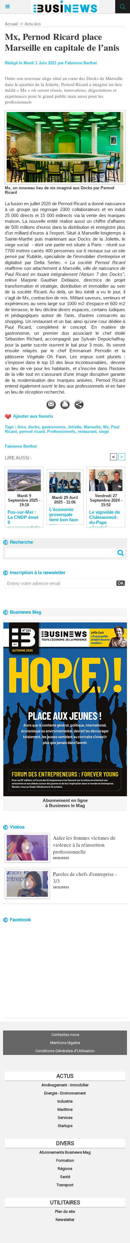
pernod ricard (32, 431)
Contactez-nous (65, 1034)
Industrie (65, 1101)
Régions (65, 1168)
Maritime (65, 1109)
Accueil (11, 24)
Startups (65, 1125)
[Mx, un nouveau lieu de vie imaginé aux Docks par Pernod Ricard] (65, 112)
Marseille (92, 427)
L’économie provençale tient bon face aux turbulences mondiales (63, 514)
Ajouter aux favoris (33, 416)
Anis (21, 427)
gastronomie (53, 427)
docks (33, 427)
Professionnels (61, 431)
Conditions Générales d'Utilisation (65, 1051)
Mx (106, 427)
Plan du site (65, 1211)
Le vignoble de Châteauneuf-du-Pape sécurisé (104, 517)
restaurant (87, 431)
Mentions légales (65, 1042)
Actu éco (33, 24)
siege (104, 431)
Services (65, 1117)
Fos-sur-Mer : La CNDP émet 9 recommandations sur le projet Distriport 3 (24, 517)
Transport (65, 1185)
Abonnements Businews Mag (65, 1152)
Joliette (74, 427)
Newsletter (65, 1219)
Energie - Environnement (65, 1093)
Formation (65, 1160)
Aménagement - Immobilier (65, 1085)
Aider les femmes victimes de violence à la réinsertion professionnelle (84, 844)
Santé (65, 1176)
